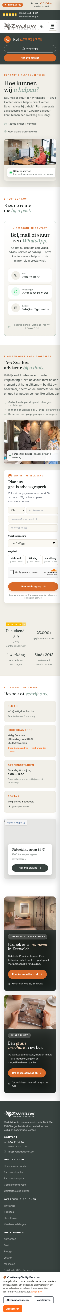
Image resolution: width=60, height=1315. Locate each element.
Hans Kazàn (10, 1218)
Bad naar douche (13, 1172)
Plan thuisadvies (30, 57)
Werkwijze (10, 1205)
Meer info (36, 1291)
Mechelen (9, 1263)
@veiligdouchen (20, 806)
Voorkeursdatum (17, 536)
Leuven (8, 1257)
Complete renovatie (15, 1184)
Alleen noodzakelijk (17, 1300)
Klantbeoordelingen (15, 1224)
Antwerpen (10, 1238)
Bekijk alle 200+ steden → (18, 1270)
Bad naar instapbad (14, 1178)
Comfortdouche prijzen (17, 1190)
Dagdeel (12, 551)
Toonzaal (9, 1211)
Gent (6, 1245)
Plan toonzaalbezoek (25, 974)
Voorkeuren (43, 1300)
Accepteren (12, 1308)
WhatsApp (32, 48)
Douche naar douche (15, 1166)
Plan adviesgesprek (33, 586)
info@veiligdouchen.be (21, 711)
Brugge (8, 1251)
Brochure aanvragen (25, 1072)
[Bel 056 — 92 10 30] (41, 26)
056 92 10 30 (16, 1142)
